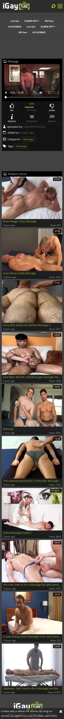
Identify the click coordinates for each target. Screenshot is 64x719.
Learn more (50, 715)
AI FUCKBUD (14, 26)
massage (21, 146)
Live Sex (14, 20)
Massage (28, 139)
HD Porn (49, 20)
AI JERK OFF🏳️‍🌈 (32, 20)
